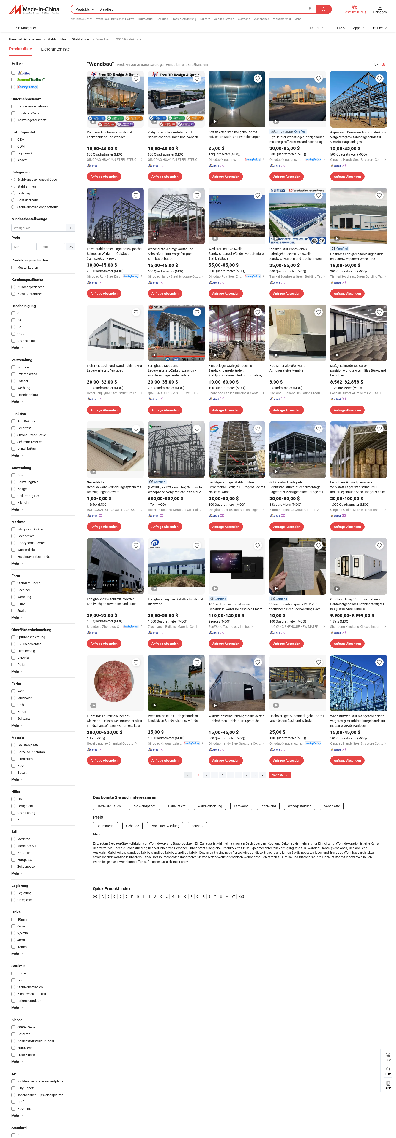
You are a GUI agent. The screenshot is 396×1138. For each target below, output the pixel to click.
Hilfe (339, 28)
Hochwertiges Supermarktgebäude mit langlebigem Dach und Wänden (297, 718)
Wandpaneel (262, 19)
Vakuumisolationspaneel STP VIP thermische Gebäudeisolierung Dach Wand (295, 606)
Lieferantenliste (55, 49)
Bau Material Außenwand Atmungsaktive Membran (287, 368)
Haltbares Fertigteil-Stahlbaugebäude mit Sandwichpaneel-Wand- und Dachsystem (356, 256)
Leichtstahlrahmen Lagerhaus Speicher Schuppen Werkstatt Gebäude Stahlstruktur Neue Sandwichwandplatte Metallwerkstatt (115, 254)
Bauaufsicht (177, 806)
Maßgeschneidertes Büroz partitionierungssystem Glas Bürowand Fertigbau (358, 370)
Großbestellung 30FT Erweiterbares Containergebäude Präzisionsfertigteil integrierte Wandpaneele (357, 604)
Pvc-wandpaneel (144, 806)
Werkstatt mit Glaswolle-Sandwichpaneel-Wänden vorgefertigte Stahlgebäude (236, 253)
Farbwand (241, 806)
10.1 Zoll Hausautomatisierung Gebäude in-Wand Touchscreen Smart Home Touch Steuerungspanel (235, 606)
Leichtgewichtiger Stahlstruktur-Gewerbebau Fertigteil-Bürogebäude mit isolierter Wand (237, 487)
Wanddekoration (224, 19)
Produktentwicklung (183, 19)
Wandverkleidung (210, 806)
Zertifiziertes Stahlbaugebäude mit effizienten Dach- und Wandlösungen (234, 134)
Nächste (278, 775)
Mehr (97, 834)
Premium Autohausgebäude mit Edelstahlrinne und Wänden (109, 134)
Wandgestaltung (299, 806)
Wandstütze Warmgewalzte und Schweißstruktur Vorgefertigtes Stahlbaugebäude (170, 254)
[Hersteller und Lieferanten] (34, 9)
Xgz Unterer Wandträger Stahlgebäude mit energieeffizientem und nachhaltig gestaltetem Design (297, 139)
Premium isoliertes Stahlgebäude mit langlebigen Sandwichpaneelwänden (174, 718)
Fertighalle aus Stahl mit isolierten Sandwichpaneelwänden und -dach (112, 601)
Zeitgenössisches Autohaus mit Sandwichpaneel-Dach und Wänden (173, 134)
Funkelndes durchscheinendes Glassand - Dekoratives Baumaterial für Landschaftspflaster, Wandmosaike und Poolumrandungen (115, 721)
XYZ (241, 896)
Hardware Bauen (109, 806)
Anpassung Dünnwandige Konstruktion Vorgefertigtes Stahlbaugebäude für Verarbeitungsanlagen (358, 137)
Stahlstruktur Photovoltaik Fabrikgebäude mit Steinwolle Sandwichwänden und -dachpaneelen (296, 254)
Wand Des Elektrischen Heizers (115, 19)
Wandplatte (331, 806)
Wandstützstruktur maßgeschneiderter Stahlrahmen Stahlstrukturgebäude (236, 718)
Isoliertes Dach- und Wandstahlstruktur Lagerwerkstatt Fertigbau (114, 368)
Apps (356, 28)
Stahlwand (268, 806)
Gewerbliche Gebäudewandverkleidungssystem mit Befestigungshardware (114, 487)
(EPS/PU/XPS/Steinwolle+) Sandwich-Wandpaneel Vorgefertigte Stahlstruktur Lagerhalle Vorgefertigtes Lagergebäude (176, 489)
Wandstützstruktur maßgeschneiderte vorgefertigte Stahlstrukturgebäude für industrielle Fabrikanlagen (357, 721)
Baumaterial (145, 19)
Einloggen (380, 12)
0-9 (95, 896)
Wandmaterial (282, 19)
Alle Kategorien (26, 28)
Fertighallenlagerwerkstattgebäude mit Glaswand (175, 601)
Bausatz (205, 19)
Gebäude (162, 19)
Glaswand (244, 19)
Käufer (314, 28)
